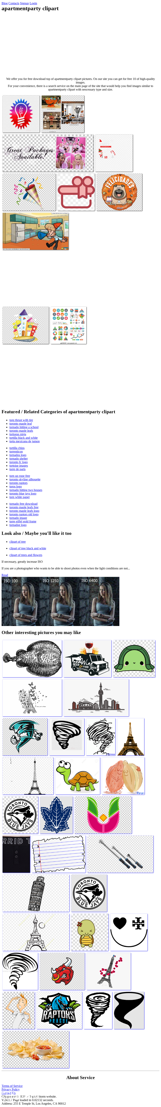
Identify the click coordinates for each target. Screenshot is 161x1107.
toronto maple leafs (21, 430)
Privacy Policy (11, 1089)
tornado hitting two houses (25, 490)
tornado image (18, 518)
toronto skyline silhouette (24, 479)
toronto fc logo (18, 462)
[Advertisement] (80, 44)
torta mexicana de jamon (24, 441)
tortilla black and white (23, 437)
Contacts (13, 3)
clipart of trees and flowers (25, 555)
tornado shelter (18, 458)
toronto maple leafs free (23, 507)
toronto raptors (18, 483)
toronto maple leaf (20, 423)
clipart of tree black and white (27, 548)
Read (5, 575)
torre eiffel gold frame (22, 521)
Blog (5, 3)
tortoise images (18, 465)
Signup (24, 3)
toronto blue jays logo (22, 493)
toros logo (15, 486)
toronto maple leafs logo (24, 510)
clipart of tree (17, 541)
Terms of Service (12, 1086)
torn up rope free (19, 475)
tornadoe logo (18, 525)
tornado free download (23, 503)
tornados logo (17, 455)
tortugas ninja (17, 434)
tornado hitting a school (23, 427)
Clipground (19, 1095)
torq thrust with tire (21, 420)
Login (33, 3)
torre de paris (17, 469)
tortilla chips (17, 448)
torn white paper (19, 497)
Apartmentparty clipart (16, 127)
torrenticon (16, 451)
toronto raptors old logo (23, 514)
